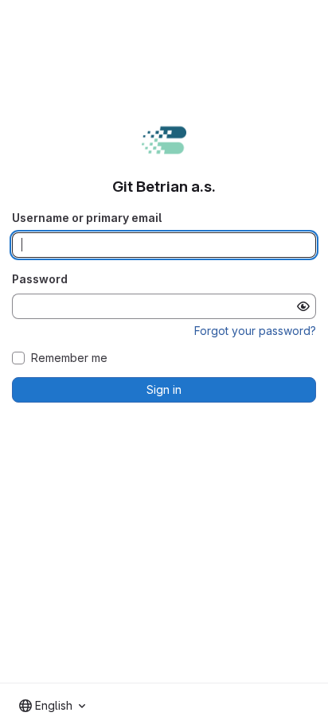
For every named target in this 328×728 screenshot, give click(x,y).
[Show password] (303, 306)
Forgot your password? (255, 330)
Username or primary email (87, 217)
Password (40, 279)
